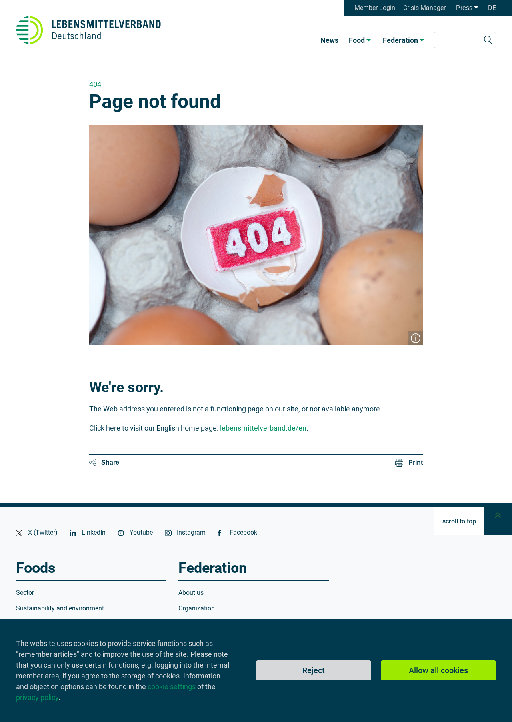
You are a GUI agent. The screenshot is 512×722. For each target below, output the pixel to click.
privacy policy (37, 697)
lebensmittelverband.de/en (263, 428)
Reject (313, 670)
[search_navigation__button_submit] (488, 40)
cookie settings (172, 686)
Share (110, 462)
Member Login (374, 8)
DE (492, 8)
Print (415, 462)
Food (357, 40)
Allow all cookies (438, 670)
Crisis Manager (424, 8)
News (329, 40)
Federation (400, 40)
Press (464, 7)
